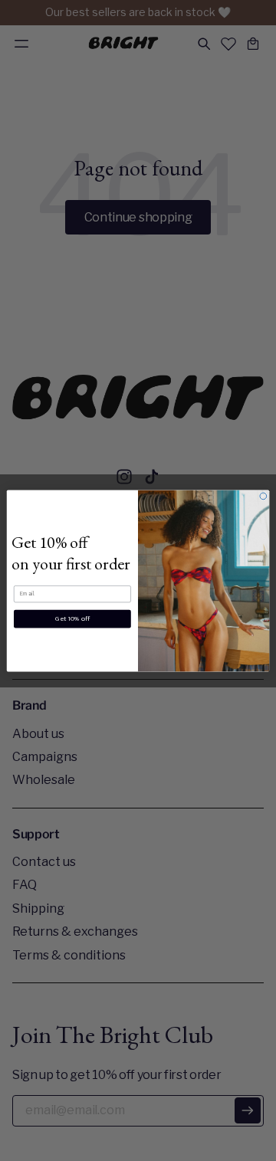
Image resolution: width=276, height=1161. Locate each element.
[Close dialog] (263, 495)
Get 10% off (72, 618)
